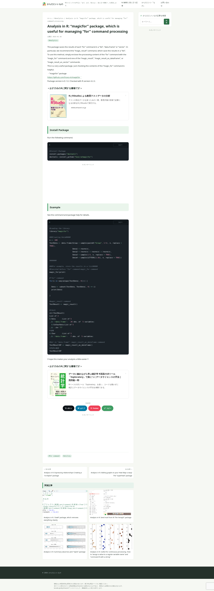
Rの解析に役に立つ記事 (129, 4)
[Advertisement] (88, 182)
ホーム (49, 18)
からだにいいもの (54, 4)
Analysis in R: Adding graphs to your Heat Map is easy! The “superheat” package (111, 472)
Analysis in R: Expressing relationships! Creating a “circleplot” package (63, 472)
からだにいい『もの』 (148, 4)
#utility (67, 456)
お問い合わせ (165, 4)
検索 (166, 22)
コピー (120, 145)
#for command (54, 456)
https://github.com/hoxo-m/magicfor (63, 77)
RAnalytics (58, 18)
